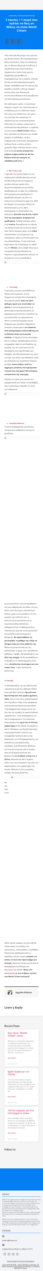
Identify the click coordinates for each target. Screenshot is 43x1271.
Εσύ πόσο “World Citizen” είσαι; (17, 1034)
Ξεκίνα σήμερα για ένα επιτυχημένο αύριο (21, 1111)
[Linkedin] (17, 1254)
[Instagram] (13, 1254)
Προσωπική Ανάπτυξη (26, 15)
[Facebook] (4, 1254)
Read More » (12, 1058)
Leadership (12, 15)
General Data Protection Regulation (20, 1261)
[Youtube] (9, 1254)
